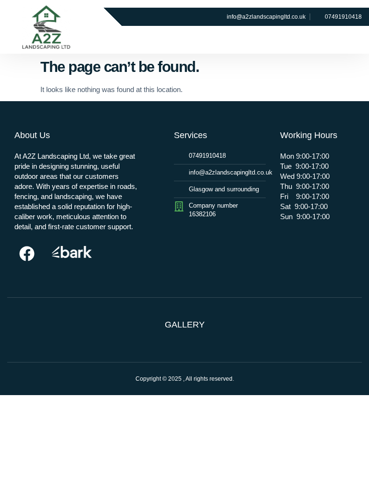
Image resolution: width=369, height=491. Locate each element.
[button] (291, 36)
